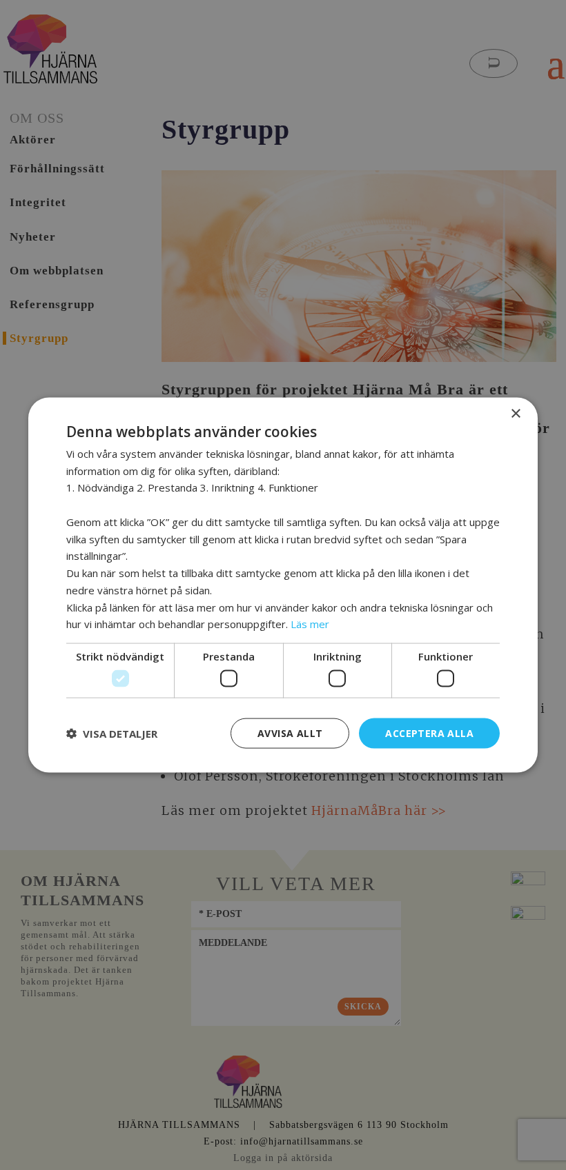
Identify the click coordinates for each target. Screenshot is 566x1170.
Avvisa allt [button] (289, 732)
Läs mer (310, 624)
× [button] (515, 413)
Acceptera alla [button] (429, 732)
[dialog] (283, 585)
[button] (111, 733)
